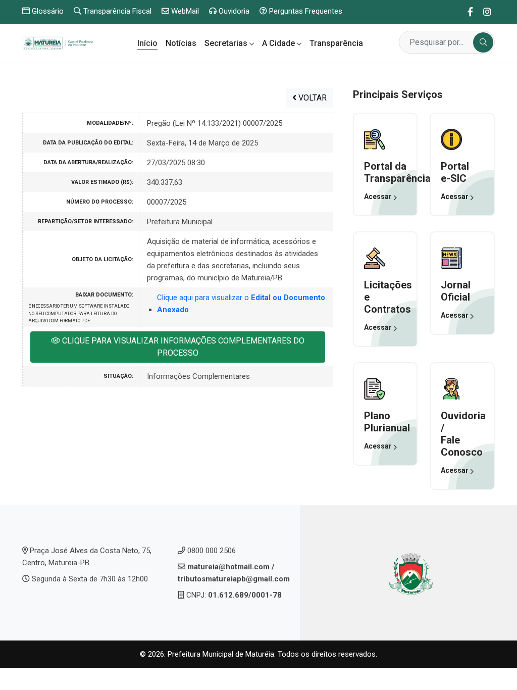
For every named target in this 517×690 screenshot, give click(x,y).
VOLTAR (311, 98)
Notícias (181, 43)
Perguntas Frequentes (304, 11)
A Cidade (279, 43)
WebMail (184, 11)
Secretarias (226, 43)
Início (147, 43)
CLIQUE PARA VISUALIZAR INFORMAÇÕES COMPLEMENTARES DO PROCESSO (182, 347)
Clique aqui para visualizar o (241, 303)
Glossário (47, 11)
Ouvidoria (233, 11)
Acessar (378, 196)
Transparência (336, 43)
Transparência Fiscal (116, 11)
